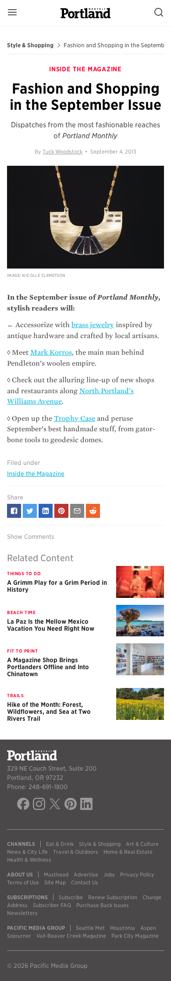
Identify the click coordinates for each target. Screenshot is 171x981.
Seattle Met (90, 928)
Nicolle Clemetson (44, 275)
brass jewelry (92, 325)
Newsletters (22, 913)
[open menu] (12, 13)
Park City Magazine (135, 935)
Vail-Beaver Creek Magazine (71, 935)
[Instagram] (39, 805)
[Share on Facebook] (14, 511)
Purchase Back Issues (102, 905)
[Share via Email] (77, 511)
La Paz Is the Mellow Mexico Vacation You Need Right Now (50, 625)
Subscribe (71, 897)
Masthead (56, 874)
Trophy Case (74, 418)
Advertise (86, 874)
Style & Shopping (30, 45)
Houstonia (122, 928)
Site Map (55, 882)
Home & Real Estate (128, 851)
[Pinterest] (70, 805)
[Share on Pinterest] (61, 511)
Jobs (109, 874)
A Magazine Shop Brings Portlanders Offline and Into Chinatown (48, 666)
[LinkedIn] (86, 805)
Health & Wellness (29, 859)
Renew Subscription (112, 897)
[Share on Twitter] (30, 511)
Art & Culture (142, 844)
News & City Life (27, 851)
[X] (55, 805)
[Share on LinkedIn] (46, 511)
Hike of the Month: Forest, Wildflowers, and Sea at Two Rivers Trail (49, 711)
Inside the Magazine (35, 473)
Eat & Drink (60, 844)
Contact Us (84, 882)
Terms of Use (23, 882)
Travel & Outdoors (75, 851)
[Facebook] (23, 805)
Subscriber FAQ (52, 905)
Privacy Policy (137, 874)
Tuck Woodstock (62, 151)
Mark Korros (51, 352)
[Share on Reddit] (93, 511)
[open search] (158, 13)
